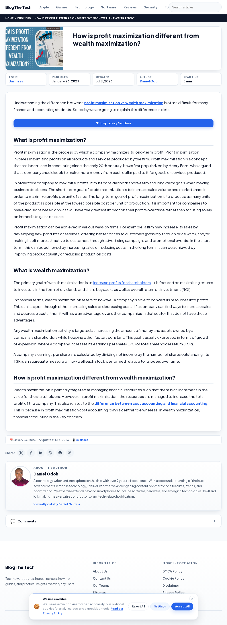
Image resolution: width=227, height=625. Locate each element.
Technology (84, 7)
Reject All (138, 606)
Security (151, 7)
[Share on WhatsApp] (50, 453)
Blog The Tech (18, 7)
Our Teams (101, 585)
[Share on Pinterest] (60, 453)
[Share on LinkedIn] (41, 453)
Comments (23, 521)
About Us (100, 571)
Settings (160, 606)
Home (9, 18)
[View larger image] (34, 48)
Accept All (182, 606)
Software (108, 7)
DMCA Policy (172, 571)
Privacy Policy (173, 592)
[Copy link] (70, 453)
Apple (44, 7)
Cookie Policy (173, 578)
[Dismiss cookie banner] (192, 599)
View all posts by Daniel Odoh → (56, 504)
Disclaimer (170, 585)
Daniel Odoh (150, 81)
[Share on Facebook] (31, 453)
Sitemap (99, 592)
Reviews (130, 7)
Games (62, 7)
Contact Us (102, 578)
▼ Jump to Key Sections (113, 123)
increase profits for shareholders (122, 282)
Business (24, 18)
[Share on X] (21, 453)
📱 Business (80, 440)
